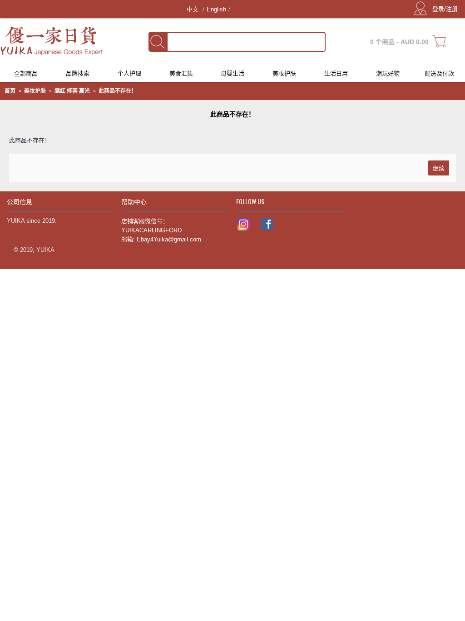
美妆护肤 (35, 91)
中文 (193, 9)
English (216, 9)
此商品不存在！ (118, 91)
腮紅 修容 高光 (72, 91)
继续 (439, 167)
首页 (10, 91)
